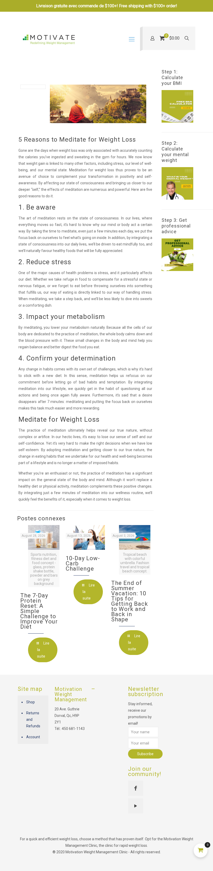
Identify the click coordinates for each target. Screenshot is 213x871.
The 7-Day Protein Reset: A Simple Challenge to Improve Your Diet (39, 611)
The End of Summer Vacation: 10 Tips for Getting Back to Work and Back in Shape (129, 601)
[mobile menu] (131, 39)
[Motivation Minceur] (49, 39)
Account (33, 737)
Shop (30, 702)
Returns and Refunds (33, 719)
